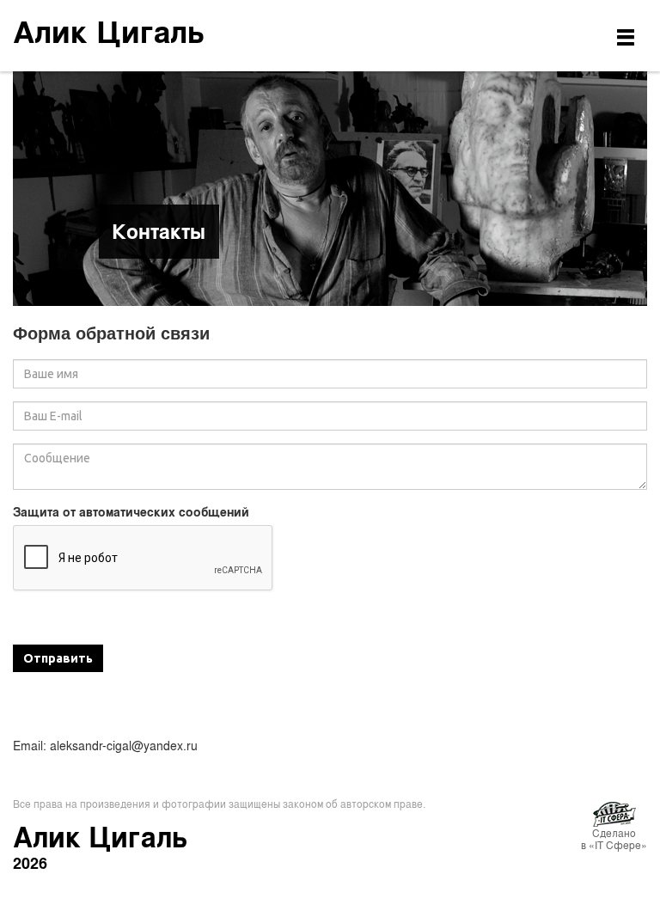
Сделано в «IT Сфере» (614, 839)
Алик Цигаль (109, 30)
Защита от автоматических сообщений (131, 512)
